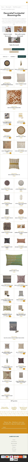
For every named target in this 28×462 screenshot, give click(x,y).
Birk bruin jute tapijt (21, 136)
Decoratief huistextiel (7, 49)
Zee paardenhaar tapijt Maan (7, 69)
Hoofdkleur (13, 56)
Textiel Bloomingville (17, 7)
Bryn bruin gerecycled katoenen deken (7, 353)
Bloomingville (8, 7)
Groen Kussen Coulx (14, 270)
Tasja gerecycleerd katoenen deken (7, 122)
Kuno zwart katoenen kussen (7, 204)
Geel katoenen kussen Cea (14, 174)
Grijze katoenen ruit (21, 299)
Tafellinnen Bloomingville (14, 51)
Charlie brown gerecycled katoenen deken (7, 300)
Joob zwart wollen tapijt (7, 285)
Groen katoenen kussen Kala (7, 396)
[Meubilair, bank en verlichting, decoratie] (14, 3)
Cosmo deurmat (7, 136)
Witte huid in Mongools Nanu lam (21, 204)
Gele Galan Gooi (21, 122)
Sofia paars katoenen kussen (20, 285)
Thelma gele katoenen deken (21, 69)
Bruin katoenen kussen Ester (14, 107)
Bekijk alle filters (22, 56)
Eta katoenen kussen (7, 381)
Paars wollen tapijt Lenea (7, 189)
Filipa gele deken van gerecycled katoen (21, 315)
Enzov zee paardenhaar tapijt (7, 151)
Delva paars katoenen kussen (21, 367)
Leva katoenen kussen (21, 352)
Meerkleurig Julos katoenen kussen (21, 233)
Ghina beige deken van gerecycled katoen (21, 382)
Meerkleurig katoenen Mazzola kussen (7, 315)
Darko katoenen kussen (7, 232)
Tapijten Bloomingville (14, 45)
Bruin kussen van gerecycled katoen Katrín (7, 84)
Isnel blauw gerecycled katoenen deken (7, 367)
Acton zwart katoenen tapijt (21, 189)
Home (2, 7)
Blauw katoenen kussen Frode (7, 247)
